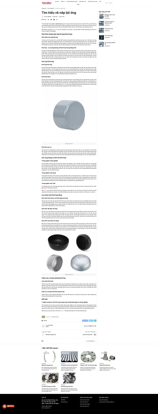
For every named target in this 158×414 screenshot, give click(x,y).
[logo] (47, 2)
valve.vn (62, 310)
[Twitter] (91, 326)
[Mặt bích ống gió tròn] (50, 356)
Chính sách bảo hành (84, 399)
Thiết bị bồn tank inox (92, 1)
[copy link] (57, 19)
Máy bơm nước (82, 1)
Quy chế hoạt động (103, 399)
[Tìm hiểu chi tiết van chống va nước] (101, 23)
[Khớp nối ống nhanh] (108, 356)
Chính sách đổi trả (84, 402)
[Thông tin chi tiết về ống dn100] (69, 356)
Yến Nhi (49, 16)
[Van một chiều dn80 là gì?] (101, 44)
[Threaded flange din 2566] (50, 378)
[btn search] (106, 3)
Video (78, 4)
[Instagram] (94, 326)
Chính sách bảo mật (84, 406)
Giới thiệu (63, 399)
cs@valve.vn (47, 407)
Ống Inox (63, 1)
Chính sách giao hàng (85, 404)
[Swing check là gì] (101, 30)
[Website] (90, 326)
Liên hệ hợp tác (64, 402)
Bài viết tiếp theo (90, 331)
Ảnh (100, 1)
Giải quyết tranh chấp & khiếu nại (106, 402)
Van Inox (57, 1)
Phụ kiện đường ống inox (72, 1)
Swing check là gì (109, 28)
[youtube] (95, 326)
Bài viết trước (47, 331)
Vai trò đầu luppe (109, 35)
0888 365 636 (48, 406)
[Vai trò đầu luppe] (101, 37)
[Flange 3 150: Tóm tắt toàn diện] (88, 356)
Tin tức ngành (46, 374)
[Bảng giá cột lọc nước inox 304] (101, 16)
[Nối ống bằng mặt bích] (69, 378)
